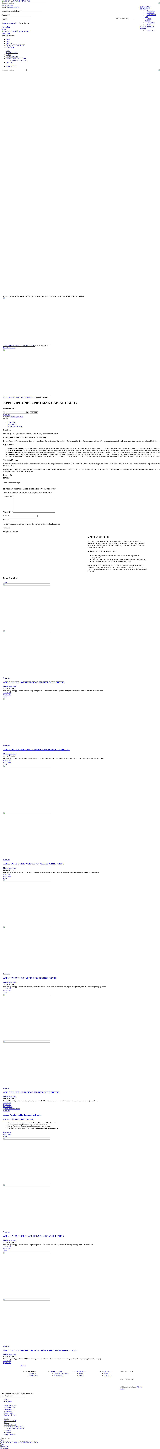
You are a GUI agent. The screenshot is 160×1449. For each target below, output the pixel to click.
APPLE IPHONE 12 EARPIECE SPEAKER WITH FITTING (31, 1092)
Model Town (33, 1376)
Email (6, 520)
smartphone (151, 23)
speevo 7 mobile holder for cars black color (22, 1115)
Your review (8, 512)
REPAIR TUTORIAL (20, 60)
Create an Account (13, 7)
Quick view (7, 695)
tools (148, 24)
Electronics (150, 13)
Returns (106, 1374)
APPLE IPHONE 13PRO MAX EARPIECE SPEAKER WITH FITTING (36, 749)
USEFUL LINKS (56, 1372)
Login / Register (9, 1434)
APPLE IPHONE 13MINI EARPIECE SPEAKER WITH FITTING (34, 682)
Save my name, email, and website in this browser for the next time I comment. (33, 524)
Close (2, 1440)
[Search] (157, 1396)
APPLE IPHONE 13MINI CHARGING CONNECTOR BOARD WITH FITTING (40, 1350)
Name (6, 516)
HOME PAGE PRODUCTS (145, 8)
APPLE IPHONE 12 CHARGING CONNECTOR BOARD (29, 978)
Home (81, 1376)
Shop (81, 1374)
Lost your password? (9, 23)
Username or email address (11, 11)
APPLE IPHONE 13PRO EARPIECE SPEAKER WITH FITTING (33, 1236)
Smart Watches (148, 20)
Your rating (8, 496)
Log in (4, 19)
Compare (7, 1432)
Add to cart (34, 412)
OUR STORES (80, 1372)
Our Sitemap (58, 1376)
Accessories (151, 11)
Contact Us (108, 1376)
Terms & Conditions (61, 1374)
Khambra (32, 1374)
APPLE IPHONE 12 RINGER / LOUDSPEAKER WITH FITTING (33, 864)
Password (6, 15)
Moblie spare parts (9, 686)
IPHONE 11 (151, 30)
